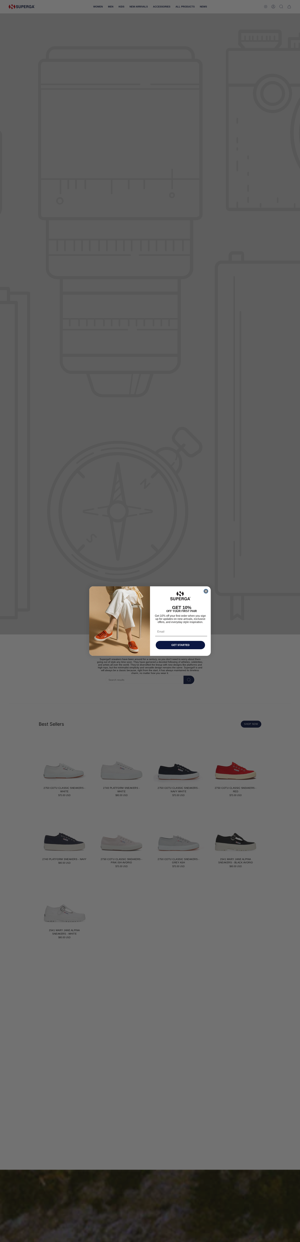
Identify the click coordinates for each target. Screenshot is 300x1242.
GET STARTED (180, 645)
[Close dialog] (206, 591)
